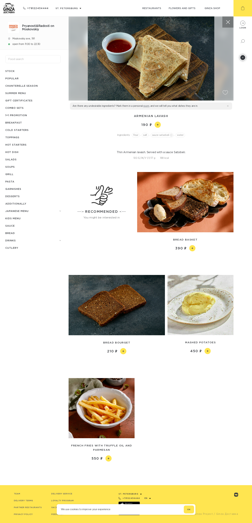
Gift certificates (19, 100)
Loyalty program (62, 501)
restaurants (151, 8)
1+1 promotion (16, 115)
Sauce (10, 225)
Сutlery (11, 248)
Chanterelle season (21, 85)
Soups (10, 166)
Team (17, 494)
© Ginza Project (202, 514)
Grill (9, 174)
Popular (12, 78)
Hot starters (16, 144)
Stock (10, 71)
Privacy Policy (23, 514)
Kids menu (13, 218)
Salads (11, 159)
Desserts (12, 196)
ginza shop (212, 8)
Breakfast (13, 122)
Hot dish (12, 152)
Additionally (15, 203)
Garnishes (13, 189)
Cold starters (17, 130)
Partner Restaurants (28, 507)
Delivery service (61, 494)
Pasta (9, 181)
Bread (10, 233)
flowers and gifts (182, 8)
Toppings (12, 137)
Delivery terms (23, 501)
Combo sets (14, 108)
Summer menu (15, 93)
